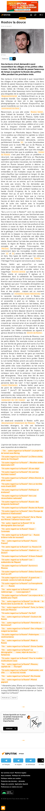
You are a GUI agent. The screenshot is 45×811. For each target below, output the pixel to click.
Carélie (37, 258)
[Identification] (31, 15)
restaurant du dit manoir (13, 400)
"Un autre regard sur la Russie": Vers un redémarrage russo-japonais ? (19, 590)
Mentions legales (20, 773)
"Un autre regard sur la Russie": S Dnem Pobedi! (22, 556)
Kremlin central (18, 271)
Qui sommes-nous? (7, 773)
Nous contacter (6, 775)
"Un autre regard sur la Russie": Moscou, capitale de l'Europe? (20, 665)
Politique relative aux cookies (11, 778)
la (13, 253)
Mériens (5, 248)
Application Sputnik (21, 784)
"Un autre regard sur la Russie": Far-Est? (19, 613)
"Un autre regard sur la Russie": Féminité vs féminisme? (22, 623)
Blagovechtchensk (9, 96)
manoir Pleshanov (9, 385)
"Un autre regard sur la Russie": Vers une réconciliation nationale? (19, 496)
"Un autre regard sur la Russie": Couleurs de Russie (21, 617)
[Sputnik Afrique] (6, 16)
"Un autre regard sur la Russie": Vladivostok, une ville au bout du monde (22, 671)
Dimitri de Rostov (34, 333)
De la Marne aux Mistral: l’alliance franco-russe (21, 518)
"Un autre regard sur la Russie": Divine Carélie (22, 646)
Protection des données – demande (13, 781)
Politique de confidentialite (21, 775)
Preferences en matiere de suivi (11, 787)
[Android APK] (7, 792)
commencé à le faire (10, 108)
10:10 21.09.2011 (6, 26)
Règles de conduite (7, 784)
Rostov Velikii (37, 112)
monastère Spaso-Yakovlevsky (27, 293)
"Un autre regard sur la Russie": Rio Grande (21, 676)
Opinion (14, 697)
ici (22, 142)
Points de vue (6, 697)
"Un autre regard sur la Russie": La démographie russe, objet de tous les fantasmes (19, 652)
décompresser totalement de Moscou (18, 423)
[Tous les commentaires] (3, 808)
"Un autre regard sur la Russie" (15, 462)
